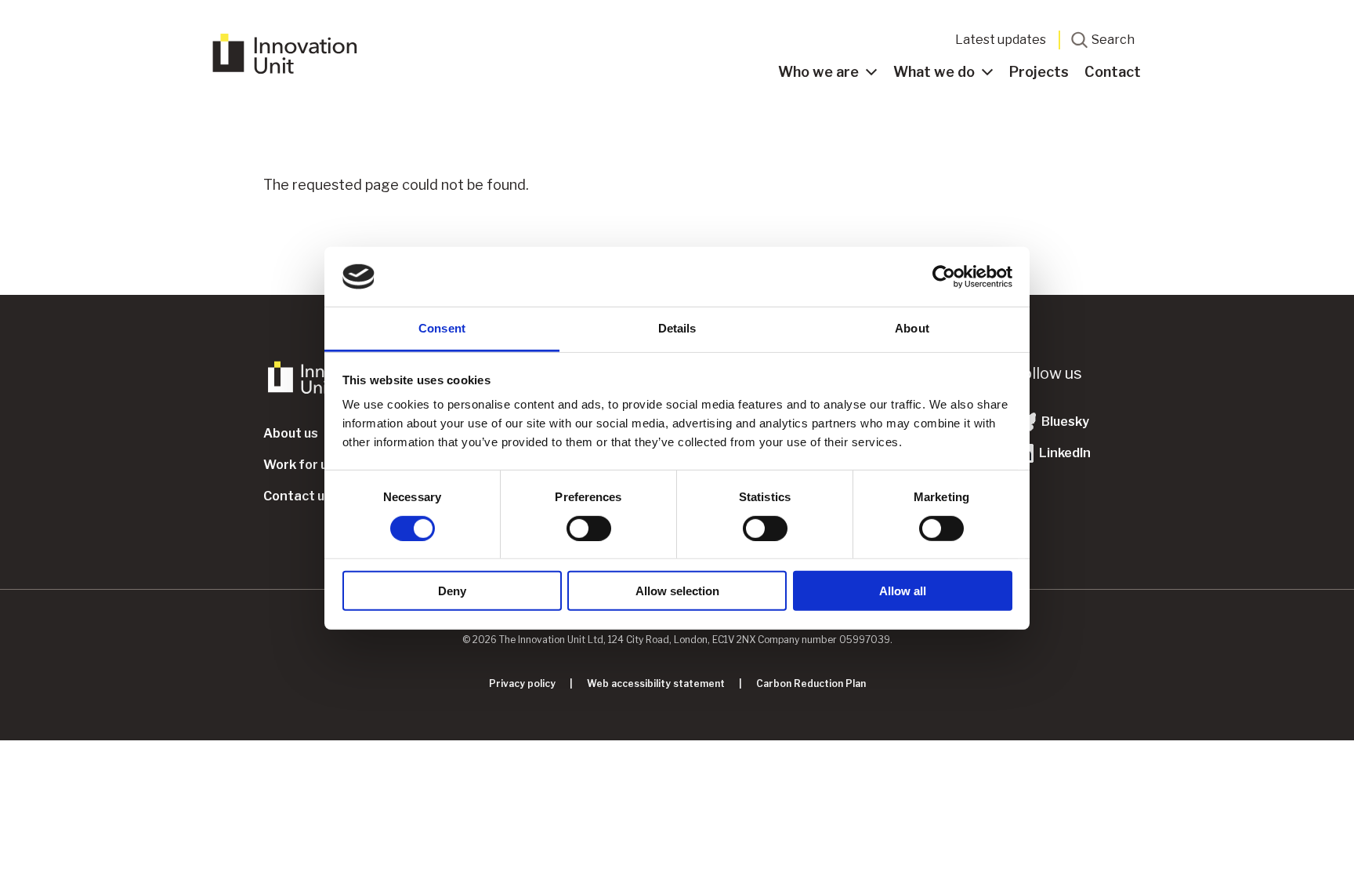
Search (1113, 39)
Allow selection (677, 591)
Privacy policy (522, 683)
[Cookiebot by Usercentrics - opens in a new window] (943, 277)
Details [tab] (677, 328)
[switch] (589, 527)
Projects (1039, 72)
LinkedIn (1064, 452)
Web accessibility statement (656, 683)
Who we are (818, 72)
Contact (1112, 72)
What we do (934, 72)
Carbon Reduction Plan (811, 683)
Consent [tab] (441, 328)
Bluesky (1064, 421)
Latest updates (1000, 39)
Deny (452, 591)
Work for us (299, 464)
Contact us (297, 496)
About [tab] (912, 328)
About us (290, 433)
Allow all (902, 591)
